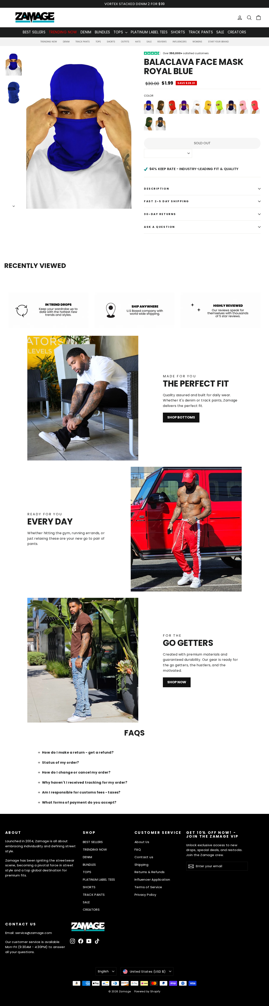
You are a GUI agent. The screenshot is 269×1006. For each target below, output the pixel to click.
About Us (141, 842)
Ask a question (159, 227)
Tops (98, 41)
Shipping (141, 864)
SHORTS (178, 32)
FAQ (137, 849)
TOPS (118, 32)
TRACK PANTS (201, 32)
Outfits (125, 41)
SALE (220, 32)
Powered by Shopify (147, 991)
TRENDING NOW (63, 32)
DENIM (85, 32)
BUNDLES (102, 32)
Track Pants (82, 41)
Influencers (180, 41)
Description (156, 188)
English (103, 971)
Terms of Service (148, 887)
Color (148, 95)
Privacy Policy (145, 894)
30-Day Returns (160, 214)
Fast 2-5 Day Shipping (166, 201)
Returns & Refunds (149, 872)
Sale (149, 41)
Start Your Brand (218, 41)
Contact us (143, 857)
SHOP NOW (176, 682)
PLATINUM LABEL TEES (149, 32)
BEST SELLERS (34, 32)
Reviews (162, 41)
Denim (66, 41)
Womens (197, 41)
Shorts (111, 41)
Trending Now (48, 41)
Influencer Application (152, 879)
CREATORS (237, 32)
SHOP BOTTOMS (181, 417)
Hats (138, 41)
